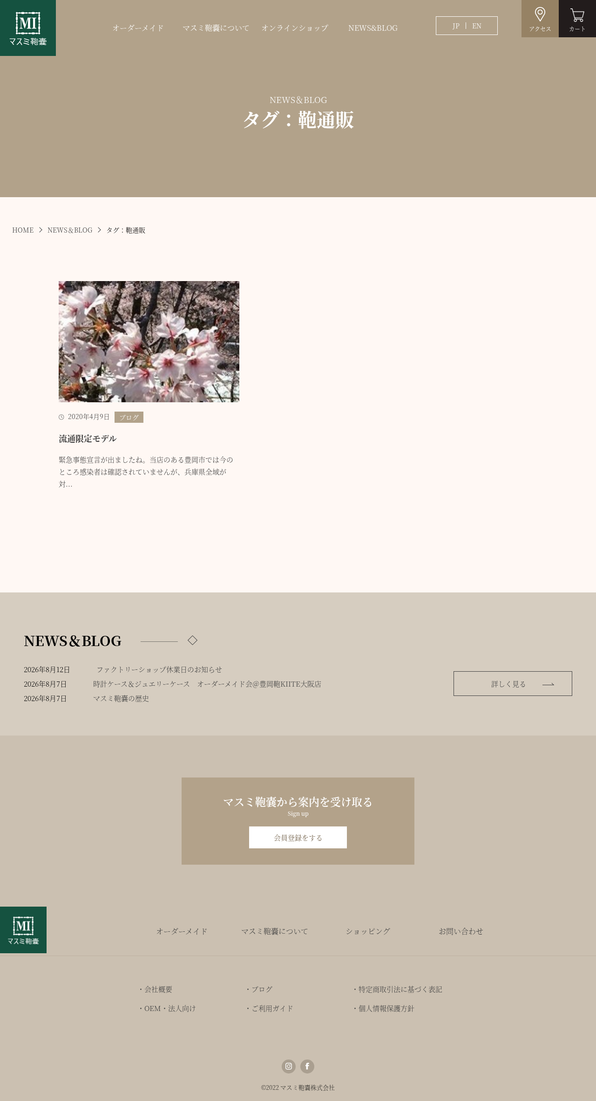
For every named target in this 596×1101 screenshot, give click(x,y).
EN (476, 25)
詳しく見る (508, 683)
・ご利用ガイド (268, 1008)
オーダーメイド (138, 27)
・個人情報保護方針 (383, 1008)
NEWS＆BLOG (69, 229)
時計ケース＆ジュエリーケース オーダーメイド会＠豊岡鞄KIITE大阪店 (207, 683)
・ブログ (258, 989)
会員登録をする (298, 837)
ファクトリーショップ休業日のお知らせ (159, 669)
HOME (23, 229)
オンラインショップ (294, 27)
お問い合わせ (461, 931)
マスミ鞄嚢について (216, 27)
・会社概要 (154, 989)
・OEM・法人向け (166, 1008)
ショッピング (367, 931)
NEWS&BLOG (373, 27)
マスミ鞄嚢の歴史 (121, 698)
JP (456, 25)
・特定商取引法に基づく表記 (397, 989)
